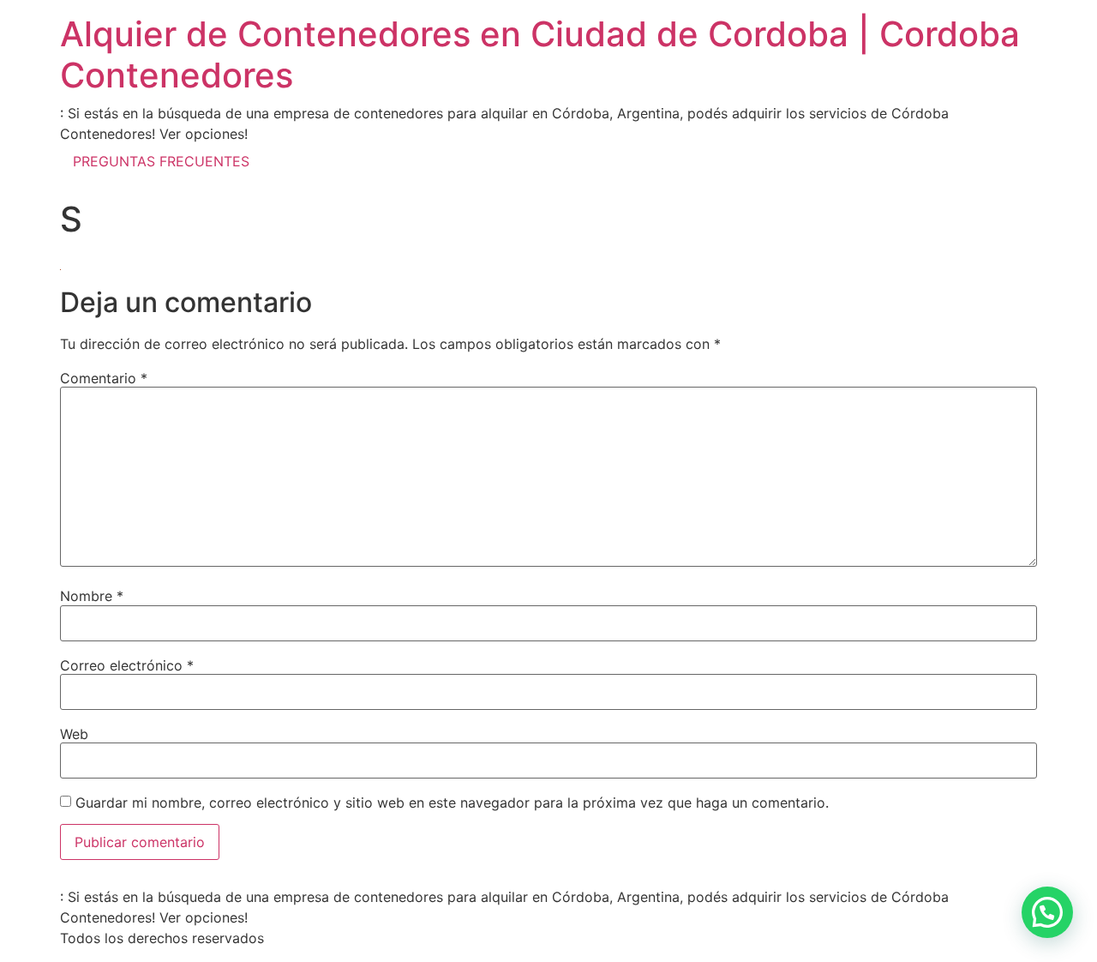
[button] (1047, 912)
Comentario (103, 378)
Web (74, 734)
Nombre (91, 596)
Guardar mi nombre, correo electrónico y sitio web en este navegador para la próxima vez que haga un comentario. (452, 802)
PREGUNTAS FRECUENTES (161, 161)
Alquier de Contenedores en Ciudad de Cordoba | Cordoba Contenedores (540, 54)
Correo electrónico (127, 665)
